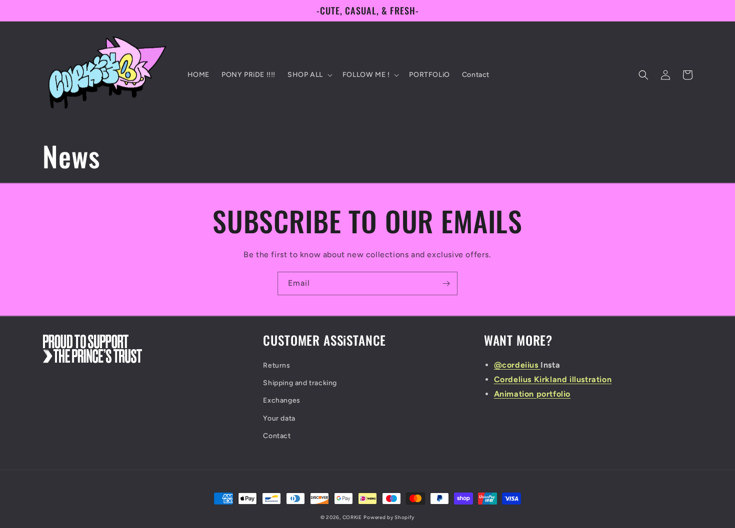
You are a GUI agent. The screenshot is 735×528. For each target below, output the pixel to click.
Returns (276, 365)
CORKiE (352, 517)
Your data (279, 418)
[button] (309, 74)
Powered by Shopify (389, 517)
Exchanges (281, 400)
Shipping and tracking (300, 383)
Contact (276, 436)
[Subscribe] (446, 283)
